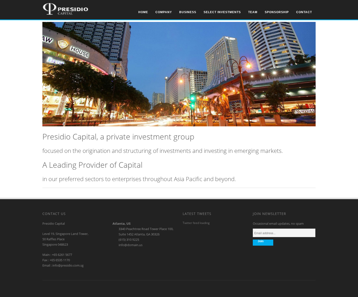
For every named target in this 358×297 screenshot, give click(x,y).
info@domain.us (130, 245)
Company (163, 12)
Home (143, 12)
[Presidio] (65, 14)
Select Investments (222, 12)
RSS (122, 288)
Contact (304, 12)
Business (187, 12)
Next (312, 25)
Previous (305, 25)
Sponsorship (277, 12)
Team (252, 12)
